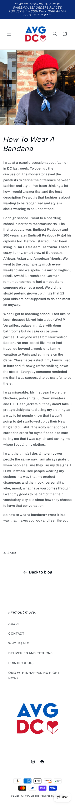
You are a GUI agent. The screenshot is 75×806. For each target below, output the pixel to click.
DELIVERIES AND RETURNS (30, 653)
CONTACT (16, 633)
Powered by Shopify (52, 796)
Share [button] (12, 553)
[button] (9, 34)
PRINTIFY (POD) (21, 663)
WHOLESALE (18, 643)
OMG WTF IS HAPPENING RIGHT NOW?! (34, 675)
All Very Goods (30, 796)
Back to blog (40, 572)
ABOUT (14, 623)
